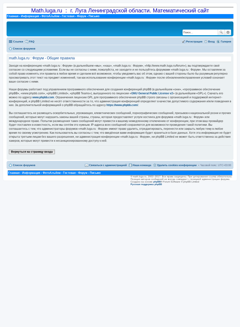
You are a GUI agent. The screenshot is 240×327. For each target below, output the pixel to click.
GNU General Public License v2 (152, 93)
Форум (81, 16)
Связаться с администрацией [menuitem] (108, 165)
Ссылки (18, 41)
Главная (13, 16)
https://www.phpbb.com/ (122, 105)
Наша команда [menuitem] (142, 165)
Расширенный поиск (228, 32)
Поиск (221, 32)
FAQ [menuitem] (31, 41)
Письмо (94, 16)
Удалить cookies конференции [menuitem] (177, 165)
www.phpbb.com (43, 97)
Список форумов (24, 165)
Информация (30, 16)
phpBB (157, 181)
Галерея (226, 41)
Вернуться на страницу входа (32, 151)
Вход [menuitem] (211, 41)
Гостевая (68, 16)
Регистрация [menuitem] (194, 41)
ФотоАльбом (50, 16)
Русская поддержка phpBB (146, 184)
